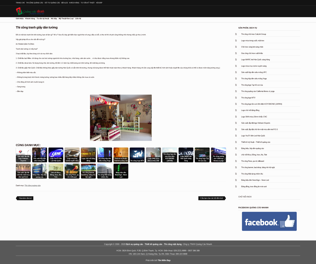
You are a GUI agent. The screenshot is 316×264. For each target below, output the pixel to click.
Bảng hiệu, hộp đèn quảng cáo (252, 148)
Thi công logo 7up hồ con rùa (252, 85)
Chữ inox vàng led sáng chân (252, 47)
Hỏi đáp (99, 3)
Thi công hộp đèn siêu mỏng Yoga (254, 78)
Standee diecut (25, 198)
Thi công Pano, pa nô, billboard (252, 161)
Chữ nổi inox (245, 197)
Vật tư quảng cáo (52, 3)
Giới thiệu (20, 18)
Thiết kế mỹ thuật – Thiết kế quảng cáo (255, 142)
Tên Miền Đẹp (164, 260)
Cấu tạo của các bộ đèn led (211, 198)
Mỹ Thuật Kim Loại (66, 18)
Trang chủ (20, 3)
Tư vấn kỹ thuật (88, 3)
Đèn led (64, 3)
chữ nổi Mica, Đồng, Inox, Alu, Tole (254, 155)
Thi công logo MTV (248, 98)
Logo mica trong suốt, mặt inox (252, 40)
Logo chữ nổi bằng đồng (250, 110)
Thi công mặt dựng (173, 244)
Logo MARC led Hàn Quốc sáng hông (255, 59)
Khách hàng (74, 3)
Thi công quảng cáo (34, 3)
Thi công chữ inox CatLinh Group (253, 34)
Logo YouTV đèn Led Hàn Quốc (253, 136)
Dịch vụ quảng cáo (134, 244)
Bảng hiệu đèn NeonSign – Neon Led (255, 180)
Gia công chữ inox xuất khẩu (252, 53)
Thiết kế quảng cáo (153, 244)
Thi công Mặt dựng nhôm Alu (252, 174)
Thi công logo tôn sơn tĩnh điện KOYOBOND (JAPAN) (261, 104)
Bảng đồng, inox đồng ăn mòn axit (254, 186)
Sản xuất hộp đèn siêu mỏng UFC (254, 72)
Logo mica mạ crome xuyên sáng (254, 66)
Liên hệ (78, 18)
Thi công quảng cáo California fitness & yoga (257, 91)
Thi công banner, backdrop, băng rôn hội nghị (258, 167)
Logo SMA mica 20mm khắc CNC (254, 117)
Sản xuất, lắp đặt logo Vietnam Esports (255, 123)
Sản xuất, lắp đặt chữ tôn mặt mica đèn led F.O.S (259, 129)
